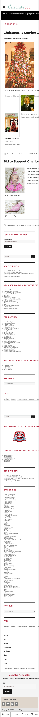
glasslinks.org (8, 457)
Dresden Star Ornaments (11, 328)
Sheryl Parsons (8, 580)
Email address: (8, 239)
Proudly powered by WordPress (24, 668)
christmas (7, 507)
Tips (5, 590)
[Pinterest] (16, 704)
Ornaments (25, 11)
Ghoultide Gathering (10, 536)
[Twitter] (8, 704)
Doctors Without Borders (12, 144)
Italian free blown (9, 546)
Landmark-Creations (10, 555)
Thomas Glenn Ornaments (12, 588)
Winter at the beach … (10, 275)
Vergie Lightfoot (8, 595)
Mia (5, 304)
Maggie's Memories (10, 562)
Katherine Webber (9, 335)
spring (5, 581)
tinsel (5, 589)
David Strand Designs (10, 515)
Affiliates (7, 651)
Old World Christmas (10, 569)
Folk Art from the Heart (11, 533)
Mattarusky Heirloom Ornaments (14, 303)
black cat (32, 399)
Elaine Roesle (8, 329)
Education (7, 526)
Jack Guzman (8, 369)
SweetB (6, 584)
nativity (6, 568)
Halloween (7, 542)
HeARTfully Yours (9, 544)
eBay (5, 524)
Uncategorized (8, 591)
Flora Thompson (9, 531)
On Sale (6, 571)
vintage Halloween (9, 597)
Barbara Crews (8, 365)
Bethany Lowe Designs (11, 291)
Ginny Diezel (7, 537)
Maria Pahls (7, 337)
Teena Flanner (8, 585)
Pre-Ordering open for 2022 (12, 276)
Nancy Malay (8, 567)
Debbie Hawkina (9, 327)
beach (13, 399)
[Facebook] (3, 704)
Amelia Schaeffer (9, 496)
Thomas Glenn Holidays (11, 308)
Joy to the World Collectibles (12, 299)
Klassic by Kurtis (9, 300)
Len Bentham (8, 558)
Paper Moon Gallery (10, 341)
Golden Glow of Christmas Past (13, 540)
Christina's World (9, 506)
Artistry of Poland (9, 290)
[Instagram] (12, 704)
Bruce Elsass (8, 501)
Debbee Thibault (9, 326)
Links (5, 655)
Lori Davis (7, 559)
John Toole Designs (10, 298)
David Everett (8, 514)
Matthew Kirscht (9, 338)
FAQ (5, 639)
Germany (6, 535)
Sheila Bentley (8, 345)
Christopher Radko (9, 509)
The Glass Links (8, 462)
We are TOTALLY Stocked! (12, 271)
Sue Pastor (7, 582)
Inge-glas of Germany (10, 545)
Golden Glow (7, 368)
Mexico (6, 564)
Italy (5, 548)
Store (2, 11)
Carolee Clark (8, 324)
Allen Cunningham (9, 322)
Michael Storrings (9, 566)
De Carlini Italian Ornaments (12, 292)
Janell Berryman (9, 332)
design (6, 522)
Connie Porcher (12, 154)
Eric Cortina (7, 528)
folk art (6, 532)
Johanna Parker (8, 333)
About (6, 643)
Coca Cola (7, 510)
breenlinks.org (8, 455)
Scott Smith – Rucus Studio (12, 579)
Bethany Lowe (22, 399)
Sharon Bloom (8, 344)
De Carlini (7, 516)
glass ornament (8, 538)
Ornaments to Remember (11, 305)
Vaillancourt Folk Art (10, 349)
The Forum (7, 460)
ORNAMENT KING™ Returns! (13, 272)
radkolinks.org (8, 459)
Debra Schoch (8, 519)
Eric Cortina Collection (10, 294)
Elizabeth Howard (9, 527)
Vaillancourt (7, 593)
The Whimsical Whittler (11, 348)
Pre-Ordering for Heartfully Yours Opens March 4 (19, 273)
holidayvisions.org (9, 458)
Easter (6, 523)
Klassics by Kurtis (9, 554)
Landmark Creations (10, 301)
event (5, 529)
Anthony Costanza (9, 323)
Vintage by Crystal (9, 350)
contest (6, 513)
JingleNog (7, 296)
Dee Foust (7, 520)
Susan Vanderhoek (9, 346)
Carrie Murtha (8, 502)
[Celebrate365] (19, 6)
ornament (7, 572)
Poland (6, 576)
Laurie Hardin (8, 557)
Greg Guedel (7, 331)
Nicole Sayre (7, 340)
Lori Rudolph (7, 336)
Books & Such (33, 11)
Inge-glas (6, 295)
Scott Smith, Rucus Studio (12, 342)
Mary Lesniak (8, 563)
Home (6, 635)
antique (6, 399)
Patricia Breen (8, 307)
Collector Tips (8, 511)
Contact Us (7, 647)
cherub (6, 505)
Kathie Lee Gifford (9, 553)
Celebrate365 (17, 11)
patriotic (6, 575)
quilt (5, 577)
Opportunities (8, 11)
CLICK (29, 183)
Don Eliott (7, 367)
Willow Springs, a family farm (12, 351)
